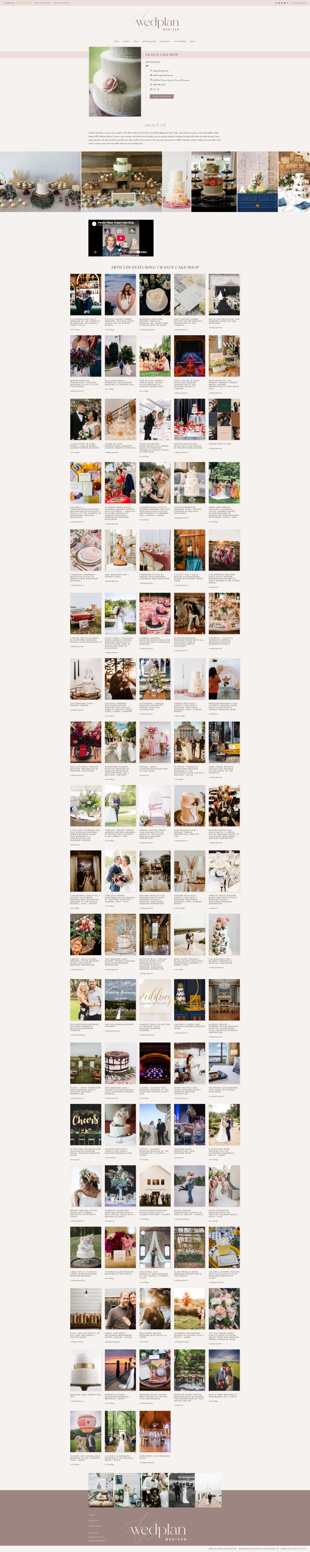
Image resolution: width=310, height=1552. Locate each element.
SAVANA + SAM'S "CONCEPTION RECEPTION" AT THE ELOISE (154, 769)
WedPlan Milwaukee (42, 3)
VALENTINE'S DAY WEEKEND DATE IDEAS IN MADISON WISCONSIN (223, 1090)
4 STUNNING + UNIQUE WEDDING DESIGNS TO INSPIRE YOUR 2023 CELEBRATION (152, 706)
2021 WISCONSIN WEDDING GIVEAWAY (119, 1025)
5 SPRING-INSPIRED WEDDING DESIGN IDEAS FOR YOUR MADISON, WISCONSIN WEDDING (155, 641)
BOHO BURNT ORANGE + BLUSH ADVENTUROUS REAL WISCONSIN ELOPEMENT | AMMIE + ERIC (189, 962)
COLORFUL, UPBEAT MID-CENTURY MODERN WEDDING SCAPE (189, 1026)
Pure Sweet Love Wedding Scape (155, 1457)
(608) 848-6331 (158, 85)
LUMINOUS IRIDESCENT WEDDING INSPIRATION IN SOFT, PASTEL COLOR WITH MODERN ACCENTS (119, 1213)
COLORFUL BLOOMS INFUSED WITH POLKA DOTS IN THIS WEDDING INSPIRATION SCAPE (224, 1275)
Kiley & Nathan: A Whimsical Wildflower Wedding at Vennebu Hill (120, 383)
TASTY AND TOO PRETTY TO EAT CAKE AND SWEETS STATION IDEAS (85, 1335)
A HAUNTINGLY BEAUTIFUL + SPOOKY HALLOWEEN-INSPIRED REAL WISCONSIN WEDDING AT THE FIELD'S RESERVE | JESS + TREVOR (85, 900)
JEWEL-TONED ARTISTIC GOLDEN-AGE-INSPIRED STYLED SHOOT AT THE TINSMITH (221, 770)
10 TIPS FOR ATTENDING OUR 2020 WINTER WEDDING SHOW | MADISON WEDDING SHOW (85, 1152)
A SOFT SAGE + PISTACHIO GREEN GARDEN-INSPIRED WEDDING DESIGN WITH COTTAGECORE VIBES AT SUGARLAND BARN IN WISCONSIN (119, 643)
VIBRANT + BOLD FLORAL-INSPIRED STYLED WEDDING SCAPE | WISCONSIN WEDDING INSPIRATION (84, 962)
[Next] (307, 182)
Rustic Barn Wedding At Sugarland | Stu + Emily (223, 1396)
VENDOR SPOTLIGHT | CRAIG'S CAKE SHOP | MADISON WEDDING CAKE (118, 1151)
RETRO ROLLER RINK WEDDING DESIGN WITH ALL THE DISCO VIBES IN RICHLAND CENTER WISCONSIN (189, 642)
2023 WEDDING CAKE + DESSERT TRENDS (82, 704)
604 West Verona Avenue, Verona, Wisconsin (171, 80)
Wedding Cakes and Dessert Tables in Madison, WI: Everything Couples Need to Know (154, 322)
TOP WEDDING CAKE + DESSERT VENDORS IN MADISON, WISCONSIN (220, 961)
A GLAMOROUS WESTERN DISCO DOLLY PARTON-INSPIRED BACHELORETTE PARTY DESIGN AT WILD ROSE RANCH (224, 579)
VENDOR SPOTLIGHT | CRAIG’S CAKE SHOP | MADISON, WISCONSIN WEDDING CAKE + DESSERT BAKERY (188, 707)
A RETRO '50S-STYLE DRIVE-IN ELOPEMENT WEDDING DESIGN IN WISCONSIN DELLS (85, 640)
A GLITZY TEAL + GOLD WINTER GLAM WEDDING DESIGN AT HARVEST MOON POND (188, 578)
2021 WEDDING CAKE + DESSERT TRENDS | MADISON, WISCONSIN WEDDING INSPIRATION (120, 962)
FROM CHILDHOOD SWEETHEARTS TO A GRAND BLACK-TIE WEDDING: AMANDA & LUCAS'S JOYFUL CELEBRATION (154, 448)
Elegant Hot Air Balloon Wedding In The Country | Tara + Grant (85, 1458)
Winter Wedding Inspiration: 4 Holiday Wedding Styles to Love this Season (84, 384)
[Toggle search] (270, 3)
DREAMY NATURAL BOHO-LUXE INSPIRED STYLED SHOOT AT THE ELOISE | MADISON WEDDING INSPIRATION (153, 834)
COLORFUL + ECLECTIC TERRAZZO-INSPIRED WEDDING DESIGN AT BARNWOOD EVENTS (221, 641)
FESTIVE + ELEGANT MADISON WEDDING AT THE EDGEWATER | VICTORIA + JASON (154, 1152)
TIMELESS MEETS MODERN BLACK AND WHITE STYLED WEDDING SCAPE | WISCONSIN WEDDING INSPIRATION (223, 900)
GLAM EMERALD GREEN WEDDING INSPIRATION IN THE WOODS (188, 1274)
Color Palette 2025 (220, 444)
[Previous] (3, 182)
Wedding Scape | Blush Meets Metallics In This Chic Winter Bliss (153, 1397)
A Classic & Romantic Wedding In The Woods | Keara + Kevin (119, 1458)
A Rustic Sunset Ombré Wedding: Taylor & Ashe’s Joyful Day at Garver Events (120, 322)
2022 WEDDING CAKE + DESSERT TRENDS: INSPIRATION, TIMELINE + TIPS (187, 833)
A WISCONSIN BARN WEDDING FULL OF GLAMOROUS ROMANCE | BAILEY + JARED (222, 1152)
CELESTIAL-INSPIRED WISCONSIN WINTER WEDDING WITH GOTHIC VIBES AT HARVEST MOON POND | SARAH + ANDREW (118, 707)
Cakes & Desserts (153, 62)
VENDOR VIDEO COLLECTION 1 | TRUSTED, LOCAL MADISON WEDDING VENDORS (155, 1027)
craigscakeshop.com (160, 71)
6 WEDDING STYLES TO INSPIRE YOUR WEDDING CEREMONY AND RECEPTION (154, 577)
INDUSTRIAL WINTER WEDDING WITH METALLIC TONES (153, 1335)
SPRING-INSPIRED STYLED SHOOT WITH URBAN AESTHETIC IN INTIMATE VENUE (83, 1213)
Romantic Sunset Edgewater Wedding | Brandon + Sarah (117, 1397)
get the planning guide (299, 3)
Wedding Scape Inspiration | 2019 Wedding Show (184, 1151)
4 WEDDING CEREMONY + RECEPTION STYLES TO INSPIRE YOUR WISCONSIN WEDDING (84, 578)
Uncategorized (213, 587)
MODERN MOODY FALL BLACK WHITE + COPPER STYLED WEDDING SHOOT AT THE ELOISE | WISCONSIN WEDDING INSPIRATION (224, 834)
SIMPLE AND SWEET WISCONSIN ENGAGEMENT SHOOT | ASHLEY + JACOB (118, 1335)
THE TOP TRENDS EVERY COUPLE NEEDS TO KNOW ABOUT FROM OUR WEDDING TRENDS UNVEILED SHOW (224, 1336)
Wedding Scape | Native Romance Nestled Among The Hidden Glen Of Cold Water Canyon (189, 1398)
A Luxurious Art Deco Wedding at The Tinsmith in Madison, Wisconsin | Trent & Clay (85, 322)
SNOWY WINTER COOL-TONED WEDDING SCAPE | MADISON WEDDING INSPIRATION (187, 1091)
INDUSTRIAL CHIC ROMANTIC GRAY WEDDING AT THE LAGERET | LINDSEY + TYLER (155, 1275)
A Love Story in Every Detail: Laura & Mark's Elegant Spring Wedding (84, 446)
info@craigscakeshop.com (163, 75)
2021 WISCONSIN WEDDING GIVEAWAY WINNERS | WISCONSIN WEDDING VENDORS (84, 1027)
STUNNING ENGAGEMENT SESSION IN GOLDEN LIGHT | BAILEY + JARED (189, 1335)
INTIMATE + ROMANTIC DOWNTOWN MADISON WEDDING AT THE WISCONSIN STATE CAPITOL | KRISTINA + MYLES (189, 771)
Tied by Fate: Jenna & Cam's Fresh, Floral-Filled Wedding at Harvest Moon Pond (152, 384)
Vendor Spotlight (179, 716)
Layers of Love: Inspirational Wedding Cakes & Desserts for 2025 (120, 446)
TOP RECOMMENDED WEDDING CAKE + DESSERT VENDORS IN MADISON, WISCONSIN (188, 510)
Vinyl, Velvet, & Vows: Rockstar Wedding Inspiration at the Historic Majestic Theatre (187, 385)
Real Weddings (74, 329)
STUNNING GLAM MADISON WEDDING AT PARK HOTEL (119, 1273)
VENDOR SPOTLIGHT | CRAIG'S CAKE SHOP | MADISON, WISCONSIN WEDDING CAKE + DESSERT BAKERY (188, 900)
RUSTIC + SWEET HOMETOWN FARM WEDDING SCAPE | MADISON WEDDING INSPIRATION (85, 1091)
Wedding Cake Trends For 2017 (85, 1396)
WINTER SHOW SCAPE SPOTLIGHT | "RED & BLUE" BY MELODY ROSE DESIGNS (188, 446)
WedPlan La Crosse (62, 3)
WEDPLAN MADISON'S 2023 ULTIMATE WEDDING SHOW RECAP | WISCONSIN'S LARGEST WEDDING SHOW (223, 706)
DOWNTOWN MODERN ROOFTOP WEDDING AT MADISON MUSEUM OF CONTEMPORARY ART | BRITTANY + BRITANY (117, 771)
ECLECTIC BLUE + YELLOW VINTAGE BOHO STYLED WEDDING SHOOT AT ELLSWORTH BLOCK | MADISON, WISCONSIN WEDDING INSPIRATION (153, 964)
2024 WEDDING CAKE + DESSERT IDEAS (117, 576)
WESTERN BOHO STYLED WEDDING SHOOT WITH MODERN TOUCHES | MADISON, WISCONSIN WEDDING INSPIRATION (152, 900)
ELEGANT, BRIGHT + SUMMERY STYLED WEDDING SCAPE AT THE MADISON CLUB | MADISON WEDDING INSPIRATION (224, 1028)
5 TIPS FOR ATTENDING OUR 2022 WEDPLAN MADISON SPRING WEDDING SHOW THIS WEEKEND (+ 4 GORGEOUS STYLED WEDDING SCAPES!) (85, 835)
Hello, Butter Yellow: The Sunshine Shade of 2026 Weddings (224, 321)
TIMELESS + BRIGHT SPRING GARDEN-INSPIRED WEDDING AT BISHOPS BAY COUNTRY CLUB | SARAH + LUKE (120, 833)
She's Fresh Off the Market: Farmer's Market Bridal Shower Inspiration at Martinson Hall (224, 385)
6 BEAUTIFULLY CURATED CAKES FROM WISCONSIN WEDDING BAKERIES (83, 1274)
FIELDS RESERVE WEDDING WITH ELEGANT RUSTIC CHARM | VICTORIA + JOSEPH (155, 1212)
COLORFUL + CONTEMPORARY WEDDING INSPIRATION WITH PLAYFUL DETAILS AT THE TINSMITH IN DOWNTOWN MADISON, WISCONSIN (85, 512)
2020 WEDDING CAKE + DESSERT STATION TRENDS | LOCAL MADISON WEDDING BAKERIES (119, 1091)
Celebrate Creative (298, 1549)
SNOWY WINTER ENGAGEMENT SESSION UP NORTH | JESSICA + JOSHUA (188, 1212)
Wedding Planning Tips (147, 329)
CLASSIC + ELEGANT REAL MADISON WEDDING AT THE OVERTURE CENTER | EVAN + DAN (154, 1091)
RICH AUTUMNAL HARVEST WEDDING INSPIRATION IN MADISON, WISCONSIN (84, 769)
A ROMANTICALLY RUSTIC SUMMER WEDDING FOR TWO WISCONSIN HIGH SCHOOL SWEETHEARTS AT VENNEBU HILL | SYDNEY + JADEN (155, 511)
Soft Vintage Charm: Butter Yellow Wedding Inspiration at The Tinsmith (188, 322)
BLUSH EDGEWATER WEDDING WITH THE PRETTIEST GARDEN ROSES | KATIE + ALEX (223, 1213)
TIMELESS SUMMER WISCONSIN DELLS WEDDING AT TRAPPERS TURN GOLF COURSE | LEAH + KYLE (120, 899)
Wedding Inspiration (180, 329)
